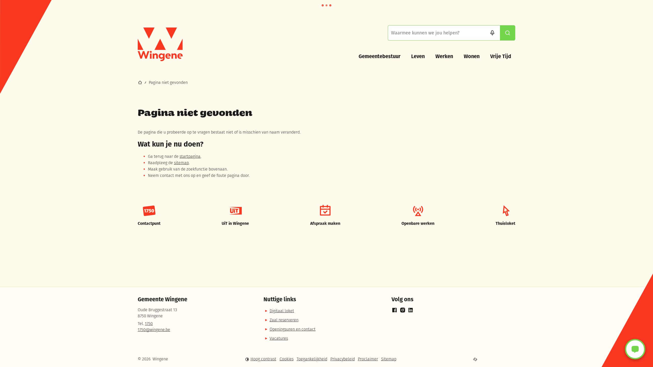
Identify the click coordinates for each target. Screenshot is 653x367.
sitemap (181, 163)
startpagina (190, 157)
